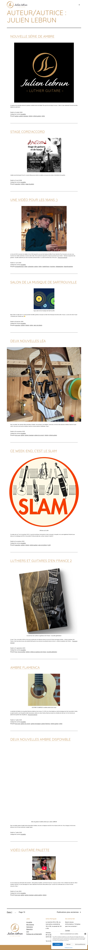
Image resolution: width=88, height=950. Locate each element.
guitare (17, 116)
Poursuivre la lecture (62, 257)
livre (16, 652)
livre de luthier (21, 652)
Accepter (57, 944)
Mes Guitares (30, 924)
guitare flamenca (45, 723)
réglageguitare (59, 266)
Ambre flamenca (25, 667)
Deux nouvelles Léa (28, 341)
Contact (67, 930)
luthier (43, 116)
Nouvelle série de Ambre (32, 36)
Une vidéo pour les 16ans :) (34, 200)
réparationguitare (68, 266)
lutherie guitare (37, 116)
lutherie (31, 116)
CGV (27, 931)
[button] (85, 934)
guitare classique (23, 116)
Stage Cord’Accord (27, 132)
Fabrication (29, 927)
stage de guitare (29, 184)
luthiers (23, 184)
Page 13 (22, 912)
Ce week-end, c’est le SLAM (33, 451)
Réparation (29, 929)
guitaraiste (31, 266)
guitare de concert (39, 435)
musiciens (52, 266)
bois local (17, 435)
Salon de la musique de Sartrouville (43, 282)
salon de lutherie (38, 325)
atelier (26, 266)
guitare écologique (36, 723)
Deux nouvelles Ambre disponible (40, 739)
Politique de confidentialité (34, 934)
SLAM (49, 545)
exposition (17, 184)
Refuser (68, 944)
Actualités (23, 114)
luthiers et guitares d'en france (38, 652)
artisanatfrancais (19, 266)
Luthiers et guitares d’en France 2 (41, 561)
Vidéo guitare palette (29, 850)
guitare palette (38, 895)
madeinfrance (45, 266)
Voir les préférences (80, 944)
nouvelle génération (52, 652)
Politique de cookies (68, 947)
